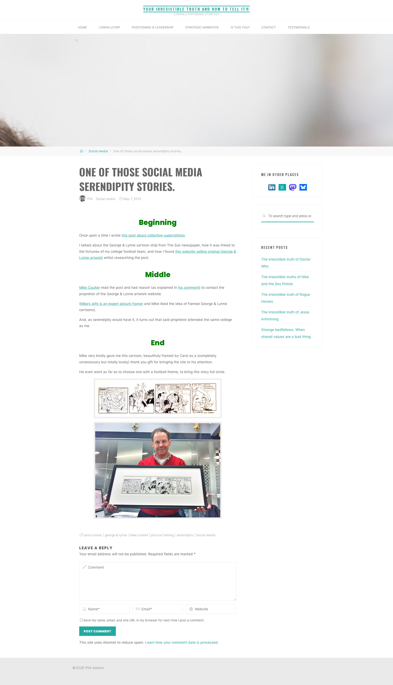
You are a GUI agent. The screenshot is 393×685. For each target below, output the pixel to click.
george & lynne (116, 535)
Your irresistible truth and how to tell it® (196, 9)
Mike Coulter (89, 288)
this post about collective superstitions (153, 235)
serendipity (184, 535)
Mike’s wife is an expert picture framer (111, 303)
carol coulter (92, 535)
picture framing (162, 535)
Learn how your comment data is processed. (182, 642)
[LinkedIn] (272, 187)
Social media (98, 151)
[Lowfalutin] (282, 187)
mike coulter (139, 535)
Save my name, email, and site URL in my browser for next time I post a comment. (143, 620)
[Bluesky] (303, 187)
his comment (188, 288)
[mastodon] (292, 187)
